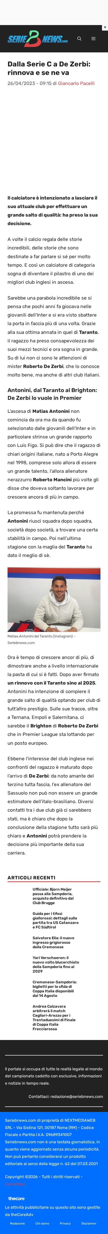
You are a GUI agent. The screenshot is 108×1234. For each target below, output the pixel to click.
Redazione (17, 1223)
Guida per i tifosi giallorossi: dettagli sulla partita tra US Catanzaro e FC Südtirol (56, 920)
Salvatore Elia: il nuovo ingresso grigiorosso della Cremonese (53, 942)
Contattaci (15, 1184)
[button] (79, 38)
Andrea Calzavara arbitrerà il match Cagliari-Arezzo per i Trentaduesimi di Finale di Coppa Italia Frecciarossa (54, 1017)
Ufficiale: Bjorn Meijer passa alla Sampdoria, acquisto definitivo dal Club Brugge (53, 896)
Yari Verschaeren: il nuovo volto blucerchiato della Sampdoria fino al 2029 (56, 965)
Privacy (65, 1223)
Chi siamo (42, 1223)
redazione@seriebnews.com (76, 1096)
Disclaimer (88, 1223)
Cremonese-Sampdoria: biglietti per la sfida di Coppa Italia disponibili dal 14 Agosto (55, 989)
